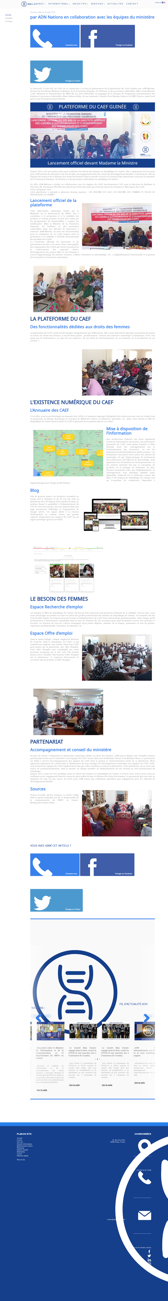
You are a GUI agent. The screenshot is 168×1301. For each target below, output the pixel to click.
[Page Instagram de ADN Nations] (136, 1265)
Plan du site (21, 1160)
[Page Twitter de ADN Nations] (136, 1257)
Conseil (19, 1140)
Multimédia (21, 1152)
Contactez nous (71, 45)
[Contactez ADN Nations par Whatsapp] (136, 1270)
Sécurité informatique (24, 1144)
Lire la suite (79, 1077)
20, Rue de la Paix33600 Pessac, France (117, 1141)
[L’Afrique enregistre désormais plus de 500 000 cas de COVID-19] (120, 1039)
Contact (19, 1154)
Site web (20, 1142)
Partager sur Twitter (72, 81)
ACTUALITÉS (115, 4)
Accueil (8, 15)
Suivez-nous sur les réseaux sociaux (138, 1247)
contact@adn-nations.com (116, 1219)
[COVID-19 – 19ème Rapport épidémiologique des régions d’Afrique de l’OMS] (87, 1039)
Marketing (20, 1148)
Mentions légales (22, 1156)
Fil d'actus (9, 21)
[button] (34, 1034)
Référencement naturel (24, 1146)
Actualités (8, 18)
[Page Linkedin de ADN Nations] (136, 1261)
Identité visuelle (22, 1150)
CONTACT (132, 4)
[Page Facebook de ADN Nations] (136, 1253)
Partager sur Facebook (124, 45)
